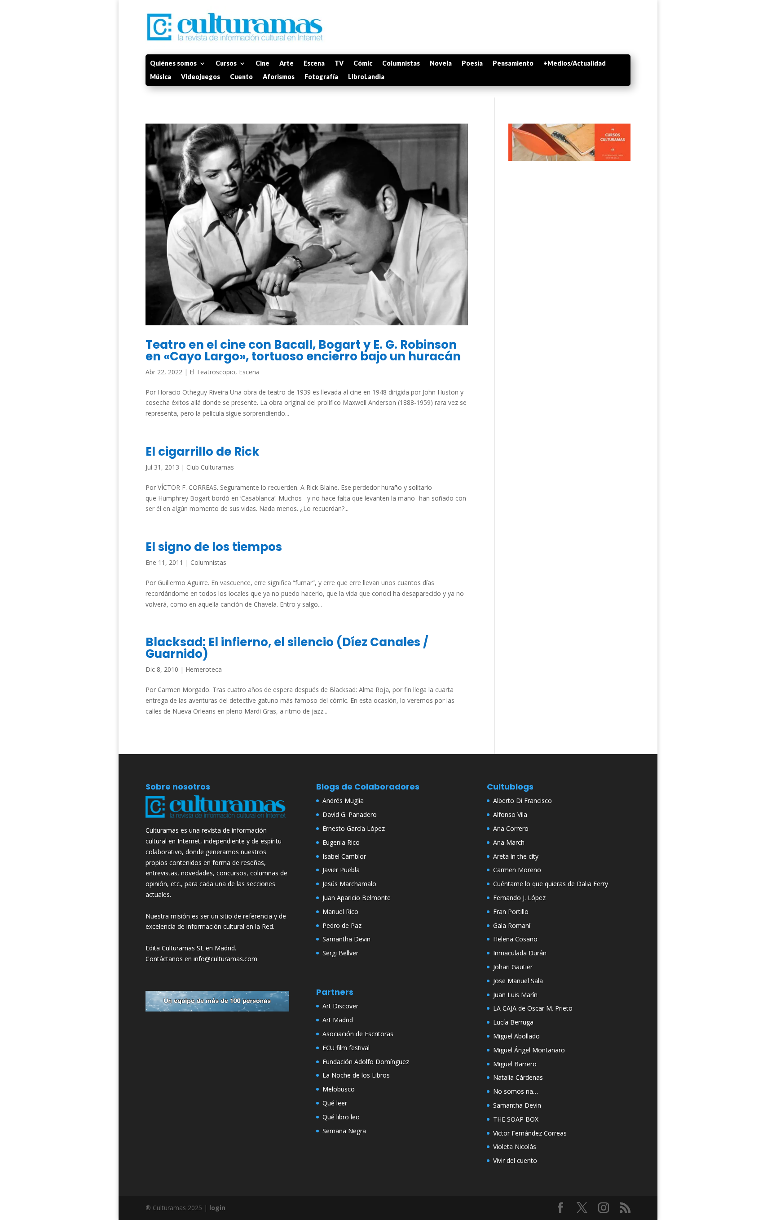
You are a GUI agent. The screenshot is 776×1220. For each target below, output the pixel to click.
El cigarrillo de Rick (203, 452)
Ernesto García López (353, 828)
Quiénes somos (173, 63)
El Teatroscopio (212, 372)
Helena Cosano (515, 939)
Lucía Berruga (513, 1022)
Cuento (241, 77)
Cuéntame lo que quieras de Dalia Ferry (550, 883)
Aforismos (279, 77)
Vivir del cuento (515, 1160)
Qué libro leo (341, 1117)
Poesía (472, 63)
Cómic (362, 63)
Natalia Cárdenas (518, 1077)
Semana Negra (344, 1131)
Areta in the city (515, 856)
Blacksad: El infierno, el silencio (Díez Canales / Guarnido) (287, 648)
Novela (441, 63)
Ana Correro (511, 828)
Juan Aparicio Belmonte (356, 897)
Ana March (509, 842)
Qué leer (334, 1103)
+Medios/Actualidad (574, 63)
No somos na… (515, 1091)
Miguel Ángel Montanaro (529, 1050)
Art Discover (340, 1006)
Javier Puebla (341, 869)
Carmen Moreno (517, 869)
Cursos (226, 63)
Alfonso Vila (510, 814)
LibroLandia (366, 77)
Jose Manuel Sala (518, 980)
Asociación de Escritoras (357, 1033)
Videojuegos (200, 77)
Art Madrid (337, 1020)
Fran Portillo (511, 911)
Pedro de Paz (342, 925)
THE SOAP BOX (515, 1119)
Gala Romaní (511, 925)
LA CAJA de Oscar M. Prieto (533, 1008)
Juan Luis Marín (515, 994)
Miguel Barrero (515, 1064)
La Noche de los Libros (356, 1075)
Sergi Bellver (340, 953)
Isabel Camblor (344, 856)
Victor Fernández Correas (530, 1133)
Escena (314, 63)
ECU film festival (346, 1047)
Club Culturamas (210, 467)
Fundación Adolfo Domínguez (365, 1061)
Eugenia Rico (341, 842)
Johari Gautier (513, 967)
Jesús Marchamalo (349, 883)
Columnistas (401, 63)
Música (160, 77)
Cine (262, 63)
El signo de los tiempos (214, 547)
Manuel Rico (340, 911)
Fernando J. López (519, 897)
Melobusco (338, 1089)
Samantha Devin (346, 939)
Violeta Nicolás (514, 1146)
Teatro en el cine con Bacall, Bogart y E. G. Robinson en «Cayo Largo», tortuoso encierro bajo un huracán (303, 350)
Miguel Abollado (516, 1036)
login (217, 1207)
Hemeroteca (203, 669)
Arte (286, 63)
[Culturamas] (217, 820)
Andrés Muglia (343, 800)
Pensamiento (513, 63)
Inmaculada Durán (520, 953)
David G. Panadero (349, 814)
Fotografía (321, 77)
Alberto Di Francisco (522, 800)
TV (339, 63)
